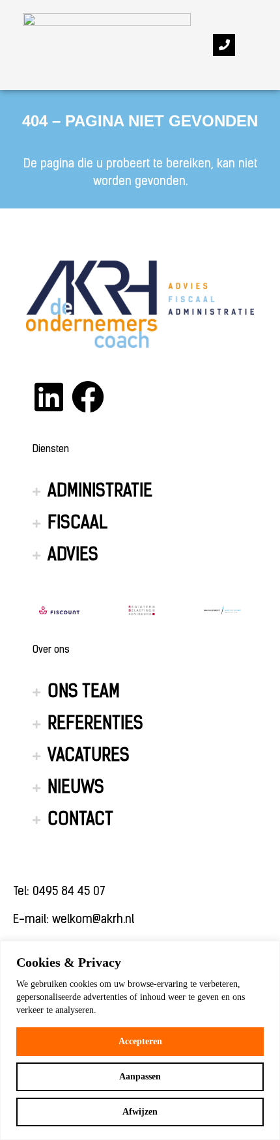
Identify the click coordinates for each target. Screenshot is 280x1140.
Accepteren (140, 1041)
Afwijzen (140, 1112)
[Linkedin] (49, 396)
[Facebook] (88, 396)
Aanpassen (140, 1076)
